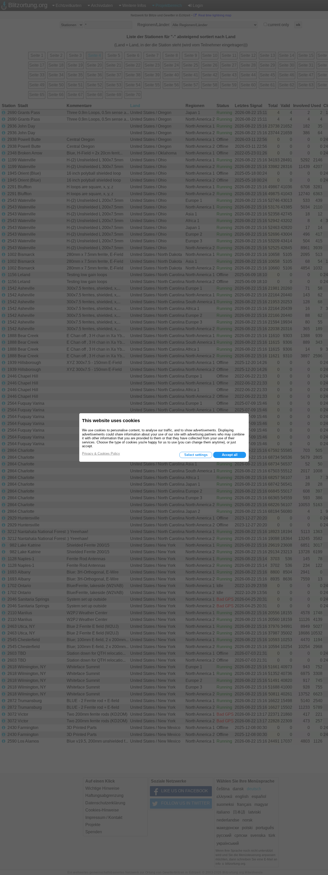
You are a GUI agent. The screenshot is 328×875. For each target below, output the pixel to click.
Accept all (230, 455)
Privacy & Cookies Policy (101, 453)
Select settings (196, 455)
